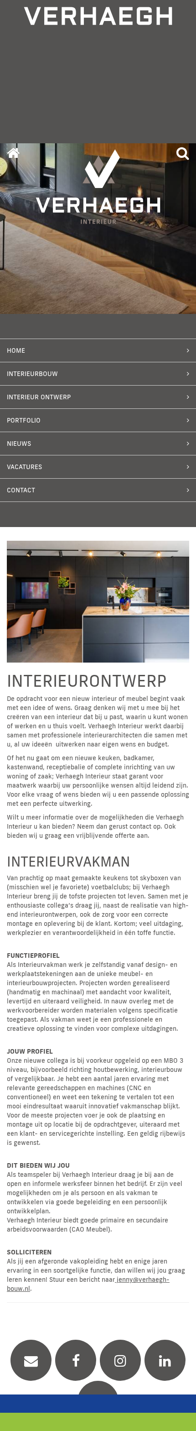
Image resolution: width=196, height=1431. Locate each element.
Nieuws (19, 443)
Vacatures (24, 467)
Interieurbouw (32, 374)
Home (16, 350)
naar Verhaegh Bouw (98, 1403)
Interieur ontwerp (39, 397)
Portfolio (24, 420)
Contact (21, 490)
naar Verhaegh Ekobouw (98, 1422)
